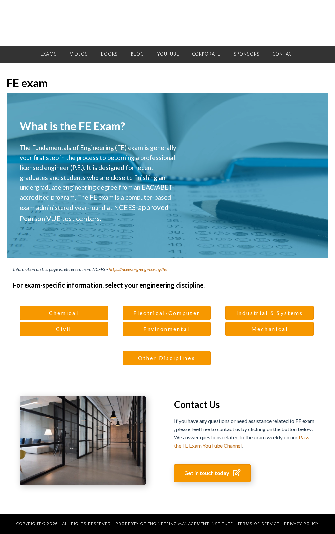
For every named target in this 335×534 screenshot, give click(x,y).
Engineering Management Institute (190, 523)
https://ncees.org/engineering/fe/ (138, 269)
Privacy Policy (301, 523)
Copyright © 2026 (37, 523)
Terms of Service (258, 523)
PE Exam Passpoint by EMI (167, 23)
